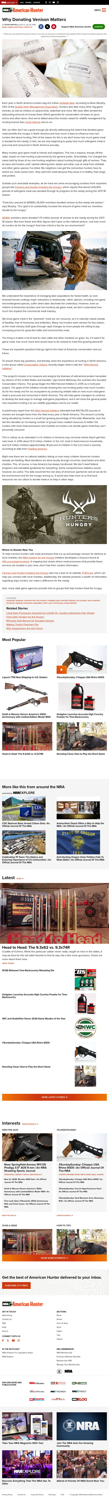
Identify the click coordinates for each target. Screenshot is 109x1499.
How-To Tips (64, 1225)
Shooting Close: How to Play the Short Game (26, 1066)
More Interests (29, 1124)
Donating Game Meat (33, 603)
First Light (48, 603)
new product (36, 1174)
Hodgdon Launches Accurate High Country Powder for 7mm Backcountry (34, 996)
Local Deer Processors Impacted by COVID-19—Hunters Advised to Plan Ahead (50, 613)
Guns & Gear (9, 1225)
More (19, 878)
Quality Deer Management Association (36, 107)
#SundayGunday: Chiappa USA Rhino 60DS (26, 1042)
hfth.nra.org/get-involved (15, 561)
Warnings (52, 1494)
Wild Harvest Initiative (47, 410)
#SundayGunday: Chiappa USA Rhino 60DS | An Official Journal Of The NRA (81, 1167)
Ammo (59, 1319)
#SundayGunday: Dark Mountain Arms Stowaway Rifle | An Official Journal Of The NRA (81, 1199)
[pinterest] (54, 25)
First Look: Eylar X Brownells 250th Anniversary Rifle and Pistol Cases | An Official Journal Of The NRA (27, 1203)
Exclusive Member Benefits (68, 1356)
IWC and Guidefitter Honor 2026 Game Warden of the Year (33, 1018)
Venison (19, 603)
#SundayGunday (66, 1129)
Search (5, 1331)
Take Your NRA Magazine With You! (22, 1443)
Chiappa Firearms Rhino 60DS (72, 1174)
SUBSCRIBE (16, 1285)
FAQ (4, 1323)
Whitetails (18, 27)
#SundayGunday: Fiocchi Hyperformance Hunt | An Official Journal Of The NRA (80, 1190)
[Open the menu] (104, 10)
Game (10, 27)
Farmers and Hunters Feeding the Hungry (38, 187)
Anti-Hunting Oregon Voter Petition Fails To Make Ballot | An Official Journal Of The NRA (80, 858)
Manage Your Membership (68, 1364)
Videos (60, 1339)
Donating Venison (14, 600)
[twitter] (47, 25)
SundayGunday (64, 1215)
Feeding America (37, 449)
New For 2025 (10, 1129)
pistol (26, 1174)
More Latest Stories (66, 1097)
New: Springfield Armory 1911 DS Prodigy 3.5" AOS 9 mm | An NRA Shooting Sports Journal (25, 1167)
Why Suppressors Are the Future (24, 628)
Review (11, 963)
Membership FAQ (64, 1360)
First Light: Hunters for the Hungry (25, 617)
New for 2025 (8, 1215)
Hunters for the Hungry (35, 600)
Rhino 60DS (91, 1174)
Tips (58, 1335)
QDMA (6, 217)
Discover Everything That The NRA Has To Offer (26, 1482)
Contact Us (7, 1319)
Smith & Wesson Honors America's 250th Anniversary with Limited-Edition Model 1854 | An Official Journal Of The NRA (26, 1191)
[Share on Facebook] (41, 25)
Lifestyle (28, 27)
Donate (36, 2)
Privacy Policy (7, 1494)
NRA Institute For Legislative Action (17, 1352)
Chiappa (100, 1174)
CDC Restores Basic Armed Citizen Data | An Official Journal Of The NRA (26, 825)
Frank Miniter (70, 603)
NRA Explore (7, 1356)
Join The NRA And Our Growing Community (75, 1444)
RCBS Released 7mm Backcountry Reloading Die (28, 970)
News (4, 27)
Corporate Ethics (37, 1494)
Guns (59, 1327)
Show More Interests (70, 1257)
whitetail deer (67, 103)
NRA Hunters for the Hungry (38, 557)
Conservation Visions (35, 364)
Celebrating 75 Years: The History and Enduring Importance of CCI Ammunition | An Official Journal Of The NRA (26, 859)
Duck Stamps (33, 122)
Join (22, 2)
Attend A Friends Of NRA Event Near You (80, 1481)
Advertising (7, 1315)
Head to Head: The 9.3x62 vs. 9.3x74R (36, 947)
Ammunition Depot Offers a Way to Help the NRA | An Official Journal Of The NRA (80, 825)
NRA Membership (64, 1352)
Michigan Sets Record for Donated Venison (30, 620)
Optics (59, 1331)
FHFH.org (87, 573)
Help (4, 1327)
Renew (28, 2)
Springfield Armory (13, 1174)
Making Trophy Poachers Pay (22, 624)
